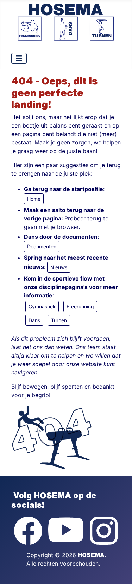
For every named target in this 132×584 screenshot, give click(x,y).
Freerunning (80, 306)
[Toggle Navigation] (19, 58)
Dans (34, 320)
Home (33, 199)
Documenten (41, 246)
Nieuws (58, 267)
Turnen (59, 320)
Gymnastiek (42, 306)
